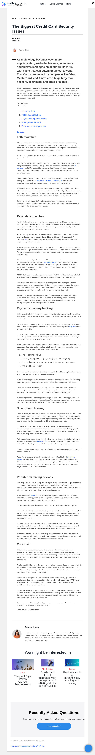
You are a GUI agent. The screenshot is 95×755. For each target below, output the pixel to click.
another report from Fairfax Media (49, 181)
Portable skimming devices (34, 126)
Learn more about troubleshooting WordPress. (28, 746)
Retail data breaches (31, 115)
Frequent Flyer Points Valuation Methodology (23, 680)
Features (42, 4)
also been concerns (51, 262)
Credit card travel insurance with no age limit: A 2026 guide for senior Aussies (47, 679)
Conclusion (21, 132)
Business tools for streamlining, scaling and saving (72, 678)
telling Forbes (42, 441)
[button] (88, 748)
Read (68, 4)
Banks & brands (56, 4)
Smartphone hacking (31, 122)
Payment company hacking (34, 119)
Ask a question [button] (54, 726)
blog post (72, 326)
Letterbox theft (28, 111)
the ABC (34, 495)
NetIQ (26, 239)
